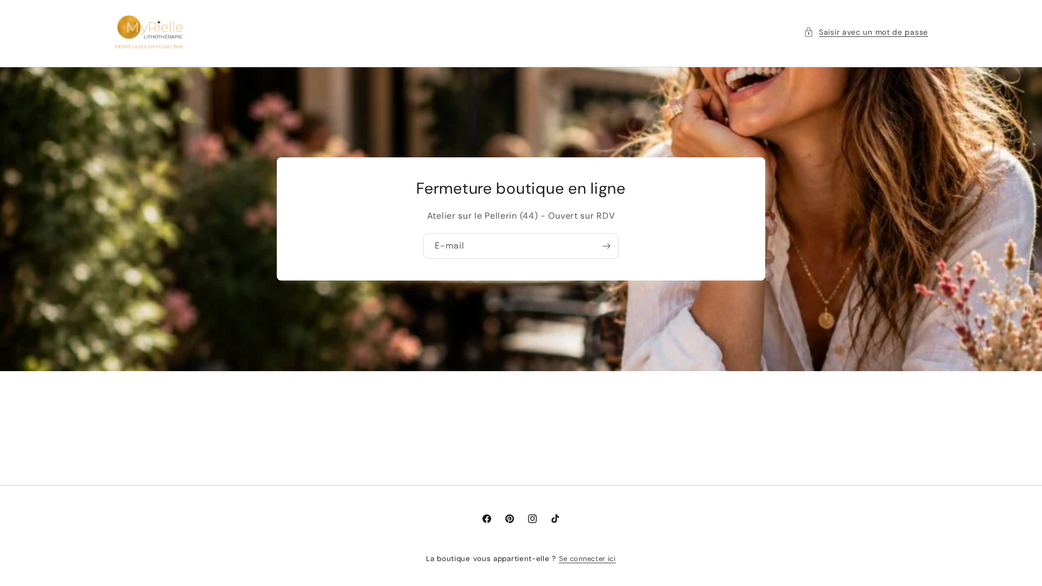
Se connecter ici (587, 558)
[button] (866, 32)
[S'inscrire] (606, 246)
